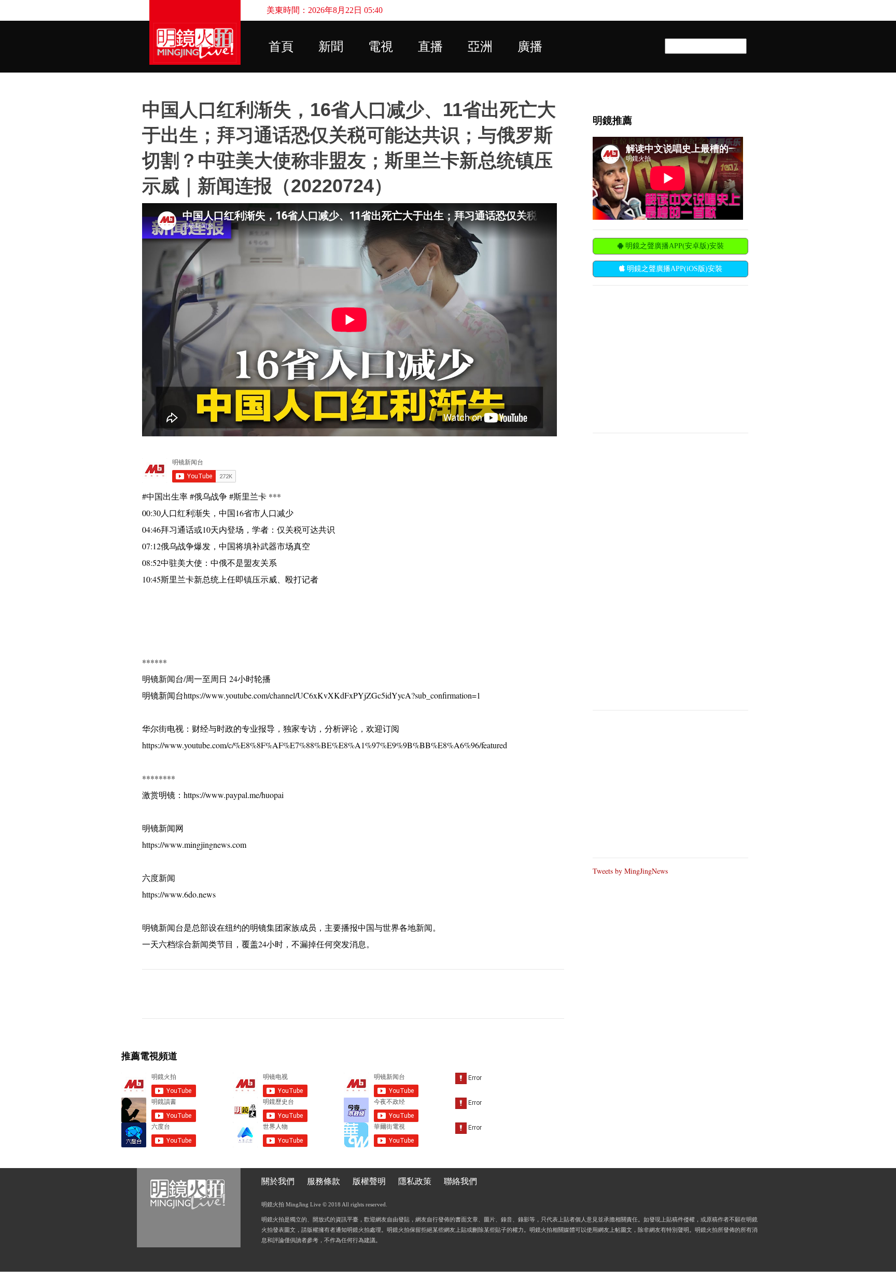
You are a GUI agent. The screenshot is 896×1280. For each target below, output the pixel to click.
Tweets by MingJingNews (630, 871)
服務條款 (323, 1181)
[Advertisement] (670, 358)
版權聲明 (369, 1181)
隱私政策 (414, 1181)
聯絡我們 (460, 1181)
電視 (380, 46)
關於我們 (278, 1181)
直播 (430, 46)
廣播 (529, 46)
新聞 (330, 46)
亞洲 (480, 46)
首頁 (281, 46)
